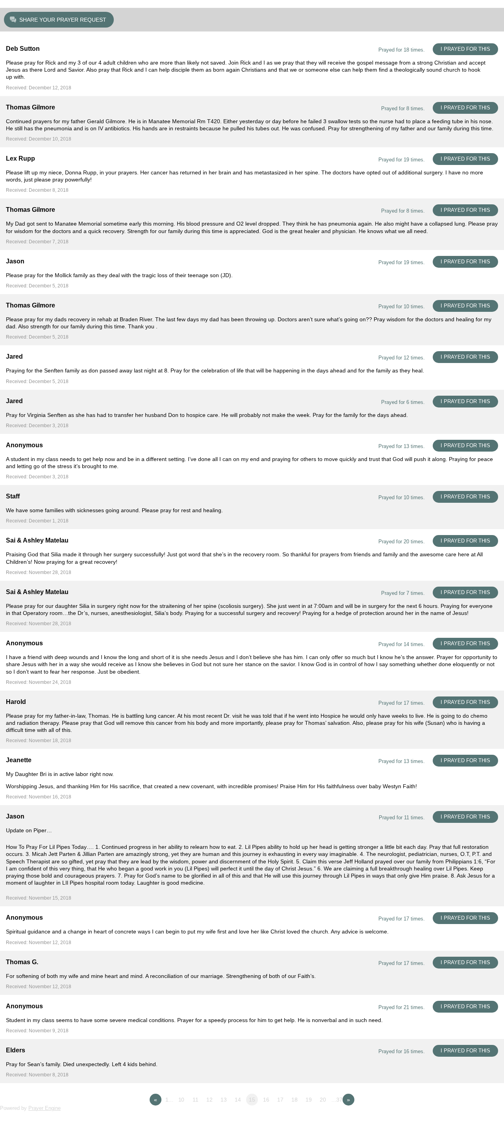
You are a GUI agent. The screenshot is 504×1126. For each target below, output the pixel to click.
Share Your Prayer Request (62, 20)
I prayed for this (465, 49)
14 (238, 1099)
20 (323, 1099)
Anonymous (24, 445)
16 (266, 1099)
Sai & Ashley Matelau (37, 540)
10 (181, 1099)
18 (294, 1099)
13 (223, 1099)
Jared (14, 356)
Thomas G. (22, 962)
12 (209, 1099)
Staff (13, 496)
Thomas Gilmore (30, 107)
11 (195, 1099)
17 (280, 1099)
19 (309, 1099)
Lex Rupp (20, 158)
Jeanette (19, 760)
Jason (15, 261)
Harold (16, 701)
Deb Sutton (23, 48)
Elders (15, 1050)
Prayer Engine (44, 1108)
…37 (337, 1099)
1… (169, 1099)
